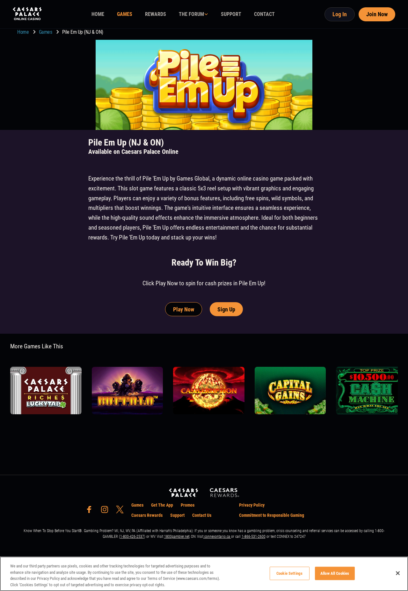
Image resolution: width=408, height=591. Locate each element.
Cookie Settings (289, 573)
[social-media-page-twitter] (121, 511)
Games (46, 32)
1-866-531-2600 (254, 536)
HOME (97, 14)
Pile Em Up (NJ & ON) (82, 32)
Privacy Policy (252, 505)
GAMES (124, 14)
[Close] (398, 573)
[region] (204, 574)
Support (177, 515)
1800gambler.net (176, 536)
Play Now (183, 309)
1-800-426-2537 (132, 536)
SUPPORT (231, 14)
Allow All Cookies (334, 573)
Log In (339, 14)
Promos (187, 505)
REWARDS (155, 14)
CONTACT (264, 14)
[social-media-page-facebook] (91, 511)
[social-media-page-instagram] (106, 511)
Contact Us (201, 515)
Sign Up (226, 309)
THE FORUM (191, 14)
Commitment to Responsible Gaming (271, 515)
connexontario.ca (217, 536)
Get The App (162, 505)
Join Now (377, 14)
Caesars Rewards (147, 515)
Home (23, 32)
